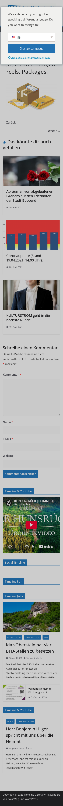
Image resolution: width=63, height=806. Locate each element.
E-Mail (8, 439)
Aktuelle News (14, 637)
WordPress (31, 799)
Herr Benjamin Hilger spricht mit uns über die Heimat (30, 735)
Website (8, 456)
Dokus (10, 721)
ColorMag (13, 799)
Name (8, 422)
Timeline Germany (35, 794)
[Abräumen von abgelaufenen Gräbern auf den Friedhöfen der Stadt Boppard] (31, 158)
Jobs (46, 637)
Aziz (30, 748)
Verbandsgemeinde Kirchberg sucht (39, 690)
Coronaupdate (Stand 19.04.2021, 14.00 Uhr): (24, 258)
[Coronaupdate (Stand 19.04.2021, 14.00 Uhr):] (31, 222)
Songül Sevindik (34, 658)
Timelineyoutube (26, 721)
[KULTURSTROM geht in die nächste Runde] (31, 282)
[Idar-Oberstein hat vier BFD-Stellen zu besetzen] (31, 617)
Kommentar (12, 375)
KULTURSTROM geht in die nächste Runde (28, 317)
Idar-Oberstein (32, 637)
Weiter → (54, 131)
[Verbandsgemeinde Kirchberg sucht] (14, 693)
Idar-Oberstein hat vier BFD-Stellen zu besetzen (30, 648)
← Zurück (9, 122)
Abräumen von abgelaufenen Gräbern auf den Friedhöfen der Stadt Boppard (29, 196)
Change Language (31, 48)
